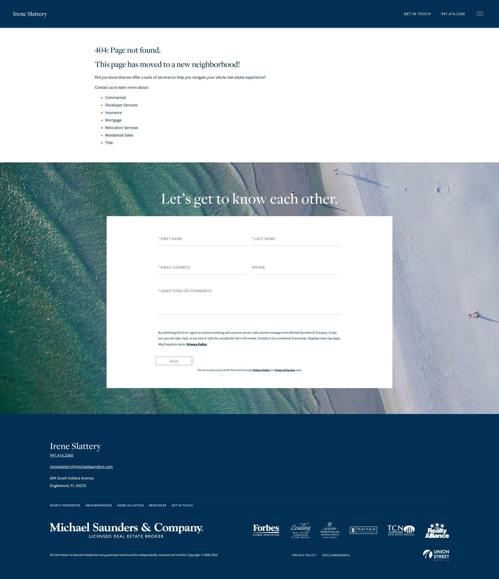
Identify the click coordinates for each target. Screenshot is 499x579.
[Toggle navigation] (480, 13)
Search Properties (65, 505)
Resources (157, 505)
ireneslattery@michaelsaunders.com (81, 467)
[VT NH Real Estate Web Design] (436, 555)
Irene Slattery (30, 14)
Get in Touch (417, 14)
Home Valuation (130, 505)
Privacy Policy (197, 344)
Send (174, 361)
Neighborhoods (99, 505)
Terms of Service (285, 370)
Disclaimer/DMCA (336, 555)
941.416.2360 (453, 14)
